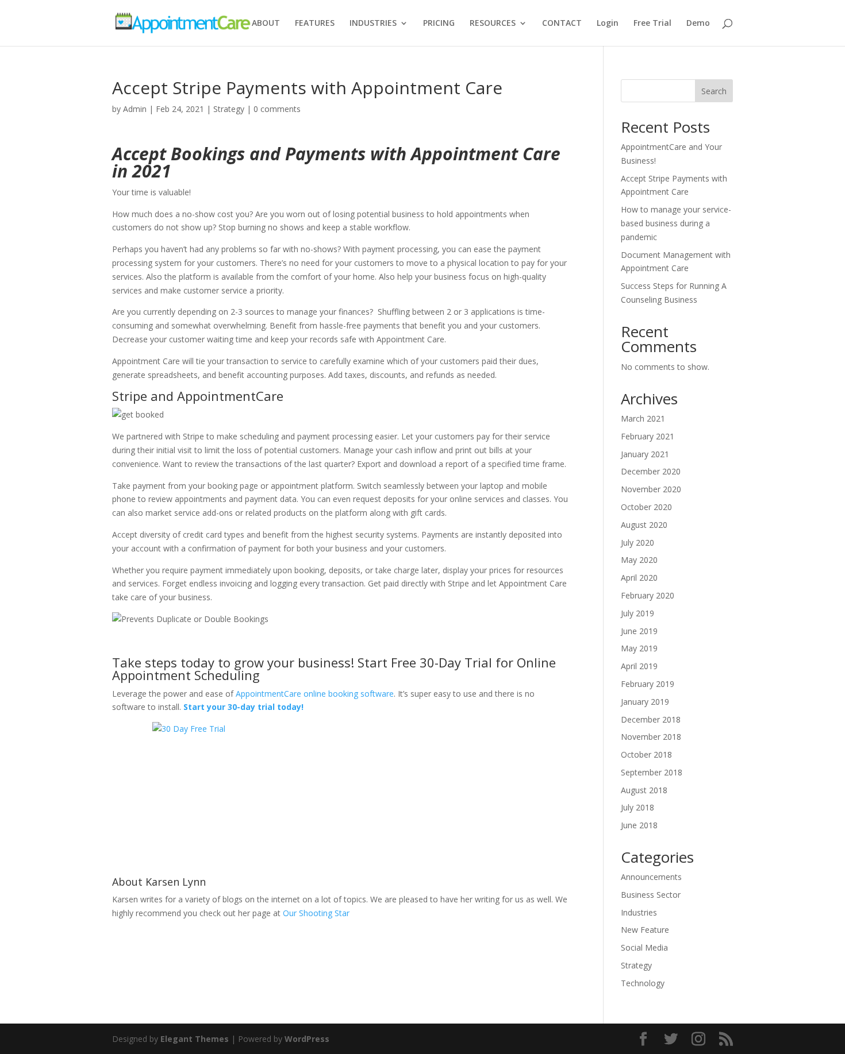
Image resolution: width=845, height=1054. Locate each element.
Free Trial (652, 23)
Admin (135, 108)
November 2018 (651, 736)
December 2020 (651, 471)
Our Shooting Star (316, 913)
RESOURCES (493, 23)
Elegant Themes (194, 1038)
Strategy (228, 108)
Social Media (644, 947)
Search (714, 91)
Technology (643, 983)
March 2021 (643, 418)
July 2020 (637, 542)
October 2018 (646, 754)
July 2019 (637, 613)
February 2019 (647, 683)
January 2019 (645, 701)
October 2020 (646, 506)
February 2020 (647, 595)
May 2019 (639, 648)
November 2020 (651, 489)
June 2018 (639, 825)
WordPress (307, 1038)
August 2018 (644, 790)
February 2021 (647, 436)
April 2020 (639, 577)
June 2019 (639, 631)
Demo (698, 23)
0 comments (277, 108)
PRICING (439, 23)
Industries (639, 912)
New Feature (645, 929)
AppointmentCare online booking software (315, 693)
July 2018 (637, 807)
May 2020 (639, 559)
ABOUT (266, 23)
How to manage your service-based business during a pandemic (676, 223)
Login (608, 23)
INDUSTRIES (373, 23)
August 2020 (644, 524)
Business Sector (651, 894)
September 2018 (651, 772)
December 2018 (651, 719)
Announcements (651, 876)
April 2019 (639, 666)
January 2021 (645, 454)
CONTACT (562, 23)
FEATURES (315, 23)
